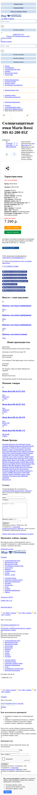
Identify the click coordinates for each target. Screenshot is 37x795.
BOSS (32, 446)
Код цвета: (8, 197)
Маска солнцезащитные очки (14, 290)
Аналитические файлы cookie (15, 787)
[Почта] (9, 36)
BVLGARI (20, 448)
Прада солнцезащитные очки (14, 287)
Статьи (7, 573)
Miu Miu (11, 465)
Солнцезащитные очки (12, 560)
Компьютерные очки (12, 90)
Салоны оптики (10, 571)
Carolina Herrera (18, 449)
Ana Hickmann (20, 444)
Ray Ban (19, 469)
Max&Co (5, 465)
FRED (27, 455)
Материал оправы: (11, 192)
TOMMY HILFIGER (14, 472)
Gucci (11, 456)
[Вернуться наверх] (3, 707)
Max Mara (31, 464)
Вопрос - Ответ (10, 575)
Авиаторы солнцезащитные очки (16, 281)
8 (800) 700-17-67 (6, 600)
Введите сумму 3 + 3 (9, 519)
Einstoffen (18, 453)
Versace (23, 474)
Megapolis (5, 467)
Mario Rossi (6, 464)
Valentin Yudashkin (14, 474)
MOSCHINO (26, 465)
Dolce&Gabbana (11, 451)
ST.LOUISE (20, 471)
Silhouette (12, 471)
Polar (25, 467)
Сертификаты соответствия (14, 566)
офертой (28, 491)
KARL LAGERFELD (27, 460)
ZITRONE (5, 478)
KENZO (5, 462)
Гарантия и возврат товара (14, 580)
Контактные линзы (11, 564)
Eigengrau (30, 451)
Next (14, 144)
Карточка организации (12, 581)
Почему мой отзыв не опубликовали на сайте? (18, 534)
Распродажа (9, 585)
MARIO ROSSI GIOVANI (19, 464)
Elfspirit (24, 453)
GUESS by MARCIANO (25, 456)
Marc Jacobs (30, 462)
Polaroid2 (5, 469)
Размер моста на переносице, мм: (16, 203)
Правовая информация (12, 102)
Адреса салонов (6, 38)
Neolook (12, 467)
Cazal (26, 449)
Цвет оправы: (9, 208)
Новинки (8, 569)
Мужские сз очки (10, 284)
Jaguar (9, 460)
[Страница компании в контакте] (21, 36)
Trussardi (5, 474)
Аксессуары (9, 567)
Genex (4, 458)
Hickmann (10, 458)
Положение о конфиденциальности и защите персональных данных (16, 629)
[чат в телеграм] (17, 703)
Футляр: (7, 206)
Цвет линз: (8, 210)
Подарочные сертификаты (13, 85)
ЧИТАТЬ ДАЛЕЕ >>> (10, 248)
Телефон (5, 500)
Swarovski (27, 471)
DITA (4, 451)
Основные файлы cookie (14, 785)
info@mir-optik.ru (6, 607)
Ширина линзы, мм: (11, 201)
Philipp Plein (19, 467)
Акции (7, 653)
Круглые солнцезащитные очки (15, 278)
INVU (27, 458)
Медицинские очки (11, 562)
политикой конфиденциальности (13, 491)
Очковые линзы (10, 95)
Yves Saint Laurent (15, 476)
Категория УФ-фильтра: (13, 213)
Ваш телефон (5, 754)
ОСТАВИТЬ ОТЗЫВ (11, 266)
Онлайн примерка (18, 30)
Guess (15, 456)
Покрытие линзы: (10, 211)
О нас (7, 587)
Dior (29, 449)
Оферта (7, 592)
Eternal (13, 453)
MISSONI (24, 476)
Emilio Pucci (6, 453)
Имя (20, 750)
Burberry (5, 449)
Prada (14, 469)
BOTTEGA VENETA (9, 448)
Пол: (6, 194)
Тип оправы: (9, 199)
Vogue (28, 474)
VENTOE (5, 476)
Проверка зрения (19, 62)
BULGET (27, 448)
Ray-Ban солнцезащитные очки (15, 275)
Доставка (8, 583)
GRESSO (5, 456)
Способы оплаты (10, 578)
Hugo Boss (21, 458)
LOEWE (23, 462)
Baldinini (12, 446)
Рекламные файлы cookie (14, 788)
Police (11, 469)
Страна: (7, 190)
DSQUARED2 (22, 451)
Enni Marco (15, 455)
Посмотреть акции (7, 549)
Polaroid (29, 467)
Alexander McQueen (8, 444)
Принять (7, 792)
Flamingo (22, 455)
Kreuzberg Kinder (14, 462)
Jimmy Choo (16, 460)
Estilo (9, 455)
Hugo (15, 458)
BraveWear (25, 446)
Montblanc (18, 465)
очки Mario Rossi (28, 144)
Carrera (10, 449)
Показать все (6, 479)
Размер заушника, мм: (12, 204)
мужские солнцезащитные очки (15, 271)
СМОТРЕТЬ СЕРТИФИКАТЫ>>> (14, 258)
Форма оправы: (10, 195)
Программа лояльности (12, 97)
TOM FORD (25, 472)
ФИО (4, 498)
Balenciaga (18, 446)
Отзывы (7, 588)
